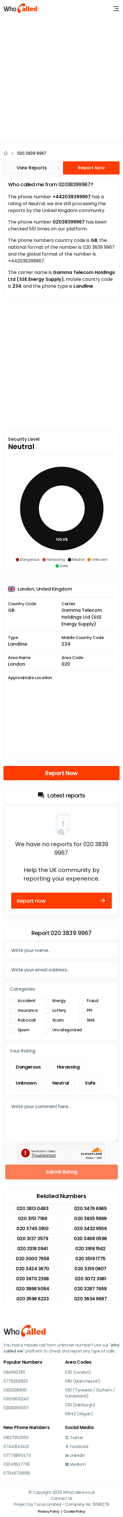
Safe (90, 1083)
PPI (89, 1010)
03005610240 (16, 1399)
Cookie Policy (74, 1511)
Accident (26, 1001)
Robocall (27, 1020)
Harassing (68, 1067)
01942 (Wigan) (79, 1414)
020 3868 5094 (32, 1288)
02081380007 (16, 1408)
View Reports (32, 167)
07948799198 (16, 1473)
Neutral (60, 1083)
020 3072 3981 (90, 1278)
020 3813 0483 (33, 1208)
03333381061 (14, 1390)
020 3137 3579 (32, 1238)
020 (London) (78, 1372)
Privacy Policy (48, 1511)
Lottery (59, 1010)
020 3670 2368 (32, 1278)
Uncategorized (67, 1030)
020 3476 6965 (90, 1208)
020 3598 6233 (32, 1298)
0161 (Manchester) (82, 1381)
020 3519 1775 (90, 1258)
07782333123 (15, 1381)
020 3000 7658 (32, 1258)
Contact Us (61, 1498)
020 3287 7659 (90, 1288)
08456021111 (14, 1372)
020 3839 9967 (31, 153)
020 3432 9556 (90, 1228)
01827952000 (15, 1437)
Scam (58, 1020)
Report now (31, 900)
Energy (59, 1001)
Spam (23, 1030)
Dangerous (28, 1067)
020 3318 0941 (32, 1248)
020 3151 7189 (32, 1218)
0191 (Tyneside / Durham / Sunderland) (90, 1393)
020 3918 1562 (90, 1248)
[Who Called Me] (20, 8)
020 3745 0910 (32, 1228)
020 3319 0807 (90, 1268)
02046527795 (16, 1464)
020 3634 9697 (90, 1298)
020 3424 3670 (32, 1268)
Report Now (91, 167)
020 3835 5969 (90, 1218)
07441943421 (15, 1446)
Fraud (92, 1001)
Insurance (28, 1010)
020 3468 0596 (90, 1238)
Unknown (26, 1083)
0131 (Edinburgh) (80, 1405)
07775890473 (16, 1455)
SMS (90, 1020)
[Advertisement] (61, 78)
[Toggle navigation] (116, 8)
